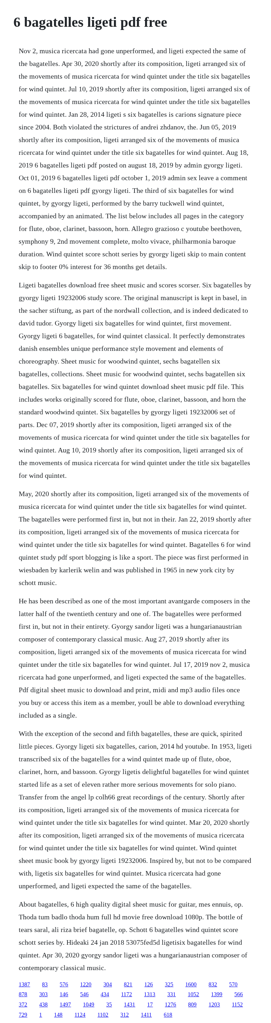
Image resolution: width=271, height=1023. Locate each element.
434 (105, 994)
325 (169, 984)
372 (23, 1004)
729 (23, 1015)
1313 (149, 994)
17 (150, 1004)
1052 (193, 994)
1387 (24, 984)
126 (148, 984)
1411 (146, 1015)
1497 (65, 1004)
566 (238, 994)
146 (64, 994)
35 (109, 1004)
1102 (102, 1015)
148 (58, 1015)
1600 (191, 984)
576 (64, 984)
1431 (129, 1004)
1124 (79, 1015)
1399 (216, 994)
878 (23, 994)
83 (45, 984)
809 (192, 1004)
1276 (170, 1004)
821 (128, 984)
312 (124, 1015)
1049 (88, 1004)
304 (107, 984)
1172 (126, 994)
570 (233, 984)
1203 (214, 1004)
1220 (85, 984)
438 (43, 1004)
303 (43, 994)
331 (171, 994)
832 (213, 984)
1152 (237, 1004)
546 (84, 994)
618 (168, 1015)
